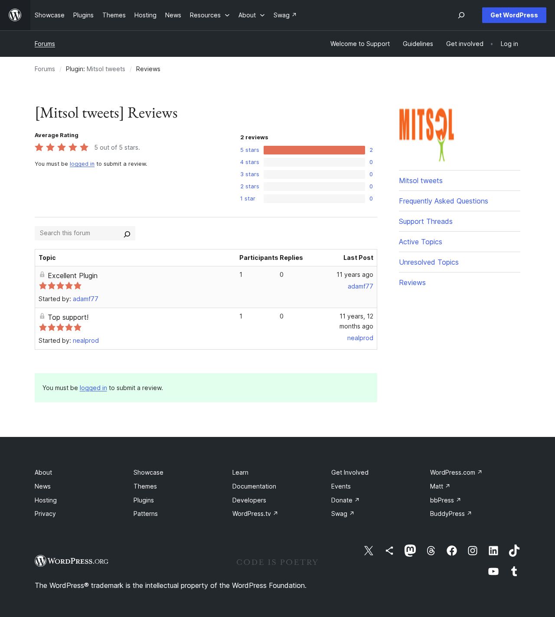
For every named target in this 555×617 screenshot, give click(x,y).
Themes (145, 486)
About (43, 472)
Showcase (148, 472)
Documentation (254, 486)
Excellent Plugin (73, 275)
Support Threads (426, 221)
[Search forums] (127, 233)
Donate (345, 500)
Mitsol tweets (106, 68)
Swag (343, 513)
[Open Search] (461, 15)
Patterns (146, 513)
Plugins (144, 500)
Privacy (45, 513)
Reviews (412, 282)
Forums (45, 43)
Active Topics (420, 241)
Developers (249, 500)
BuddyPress (451, 513)
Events (341, 486)
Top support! (68, 317)
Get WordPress (514, 15)
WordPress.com (456, 472)
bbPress (445, 500)
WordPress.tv (255, 513)
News (43, 486)
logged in (82, 164)
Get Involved (350, 472)
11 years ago (354, 274)
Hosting (46, 500)
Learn (240, 472)
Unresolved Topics (429, 262)
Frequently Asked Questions (443, 201)
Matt (440, 486)
